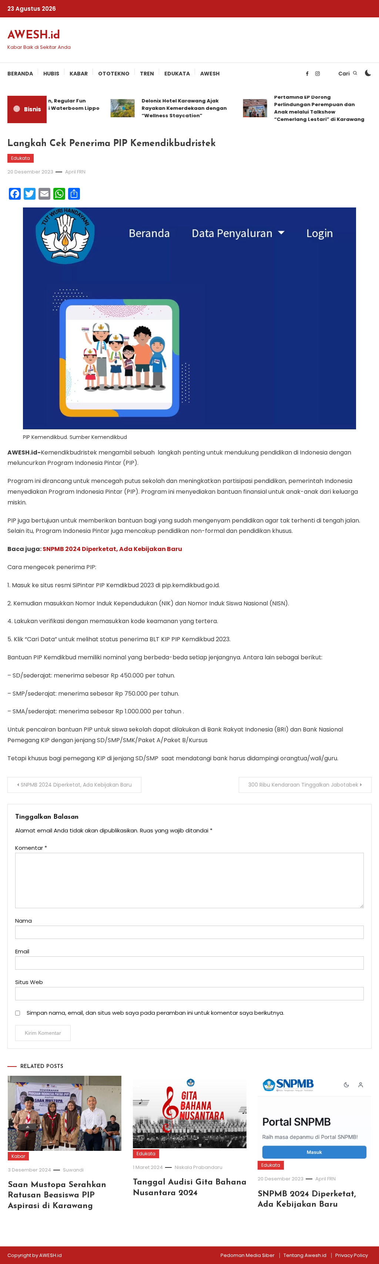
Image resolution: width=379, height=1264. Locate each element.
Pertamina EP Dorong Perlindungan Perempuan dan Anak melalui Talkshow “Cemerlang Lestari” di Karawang (313, 108)
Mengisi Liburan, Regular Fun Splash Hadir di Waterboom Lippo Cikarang (48, 108)
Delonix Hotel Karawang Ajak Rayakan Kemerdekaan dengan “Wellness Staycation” (177, 108)
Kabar (79, 73)
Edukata (177, 73)
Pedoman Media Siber (248, 1255)
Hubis (51, 73)
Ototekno (114, 73)
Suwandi (73, 1169)
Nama (23, 921)
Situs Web (29, 982)
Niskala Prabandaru (198, 1167)
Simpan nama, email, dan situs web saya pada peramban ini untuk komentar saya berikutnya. (155, 1013)
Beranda (20, 73)
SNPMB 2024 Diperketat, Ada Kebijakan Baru (112, 549)
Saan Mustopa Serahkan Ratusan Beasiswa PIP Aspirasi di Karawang (57, 1195)
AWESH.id (33, 35)
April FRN (75, 171)
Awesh (209, 73)
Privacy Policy (351, 1255)
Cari (344, 73)
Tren (147, 73)
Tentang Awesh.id (305, 1255)
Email (22, 951)
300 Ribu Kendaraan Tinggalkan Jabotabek (303, 784)
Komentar (31, 848)
